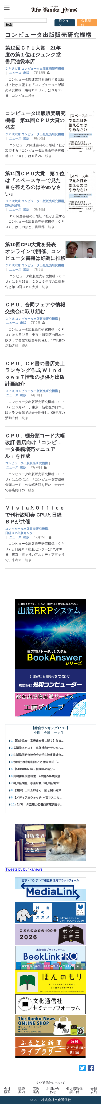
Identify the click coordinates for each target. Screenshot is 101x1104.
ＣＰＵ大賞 (12, 68)
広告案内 (36, 1090)
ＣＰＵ (9, 319)
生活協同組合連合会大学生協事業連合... (38, 754)
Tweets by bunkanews (24, 869)
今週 (47, 732)
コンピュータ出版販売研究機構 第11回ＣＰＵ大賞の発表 (35, 119)
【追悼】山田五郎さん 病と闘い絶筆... (38, 790)
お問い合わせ (52, 1090)
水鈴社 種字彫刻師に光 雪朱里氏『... (36, 762)
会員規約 (93, 1090)
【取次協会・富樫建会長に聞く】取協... (38, 740)
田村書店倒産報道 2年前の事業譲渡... (37, 776)
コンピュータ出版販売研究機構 (42, 68)
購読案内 (21, 1090)
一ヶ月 (58, 732)
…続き (30, 95)
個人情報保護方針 (74, 1090)
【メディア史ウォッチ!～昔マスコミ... (37, 797)
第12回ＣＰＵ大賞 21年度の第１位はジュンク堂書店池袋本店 (33, 54)
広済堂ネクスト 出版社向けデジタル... (38, 747)
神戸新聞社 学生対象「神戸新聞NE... (37, 783)
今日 (37, 732)
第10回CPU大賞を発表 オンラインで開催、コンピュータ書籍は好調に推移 (35, 251)
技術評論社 (12, 205)
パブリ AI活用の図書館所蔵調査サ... (38, 804)
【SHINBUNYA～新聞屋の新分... (34, 769)
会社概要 (7, 1090)
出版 (26, 73)
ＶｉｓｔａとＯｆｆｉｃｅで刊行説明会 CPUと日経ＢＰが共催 (35, 514)
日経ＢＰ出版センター (20, 533)
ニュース (15, 73)
